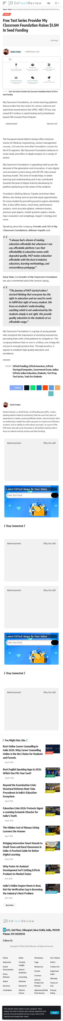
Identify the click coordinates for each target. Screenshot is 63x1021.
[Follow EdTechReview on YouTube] (24, 532)
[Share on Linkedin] (23, 38)
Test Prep (51, 373)
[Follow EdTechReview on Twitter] (16, 532)
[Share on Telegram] (32, 38)
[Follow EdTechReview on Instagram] (31, 532)
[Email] (37, 38)
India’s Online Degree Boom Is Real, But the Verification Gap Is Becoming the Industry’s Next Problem (22, 889)
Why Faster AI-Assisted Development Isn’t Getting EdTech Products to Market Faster (21, 870)
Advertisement (11, 124)
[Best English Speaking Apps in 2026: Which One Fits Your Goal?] (53, 772)
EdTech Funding (20, 366)
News (6, 14)
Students (42, 373)
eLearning (51, 892)
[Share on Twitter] (14, 38)
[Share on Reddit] (28, 38)
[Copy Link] (41, 38)
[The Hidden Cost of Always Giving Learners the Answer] (53, 830)
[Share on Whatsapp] (19, 38)
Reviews (50, 776)
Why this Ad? (52, 124)
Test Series (18, 376)
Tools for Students (33, 376)
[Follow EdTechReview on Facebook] (8, 532)
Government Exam (42, 369)
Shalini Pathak (15, 52)
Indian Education (28, 373)
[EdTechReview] (25, 3)
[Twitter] (59, 405)
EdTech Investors (37, 366)
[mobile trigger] (5, 3)
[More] (9, 43)
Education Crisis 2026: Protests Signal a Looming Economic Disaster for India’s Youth (23, 811)
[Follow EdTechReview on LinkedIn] (39, 532)
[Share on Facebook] (9, 38)
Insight (50, 791)
